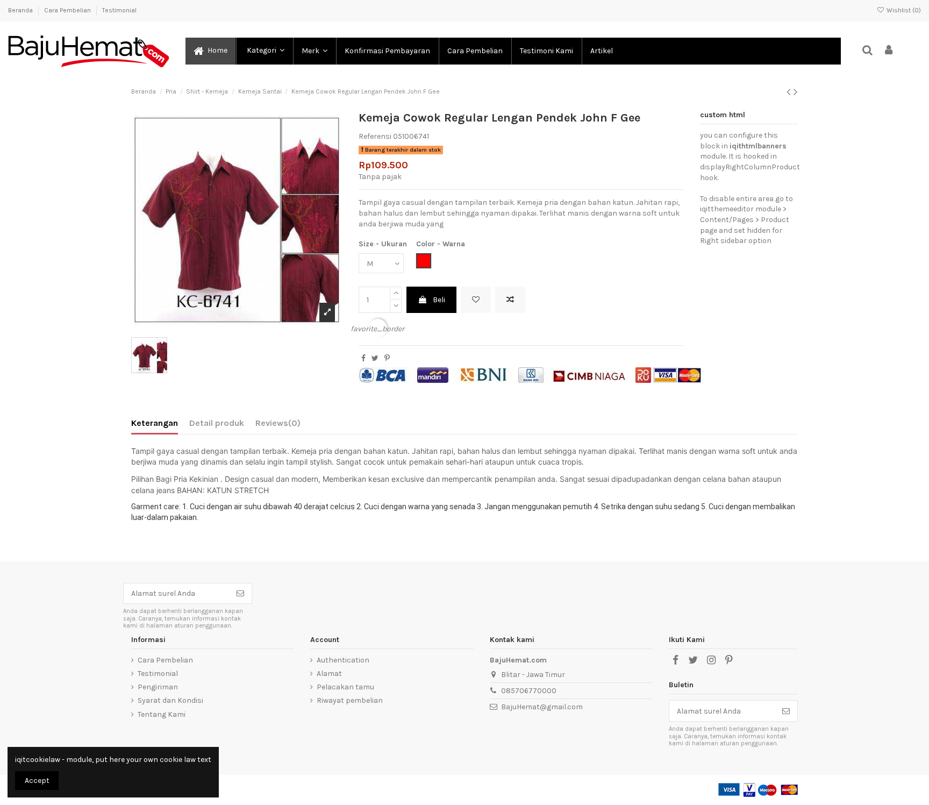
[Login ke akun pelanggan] (889, 51)
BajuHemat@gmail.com (542, 706)
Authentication (343, 660)
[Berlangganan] (240, 593)
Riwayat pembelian (350, 700)
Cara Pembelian (68, 10)
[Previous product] (790, 92)
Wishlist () (903, 10)
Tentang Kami (161, 714)
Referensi (375, 136)
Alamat (329, 673)
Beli (439, 299)
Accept (37, 780)
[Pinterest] (387, 358)
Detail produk (216, 423)
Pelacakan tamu (345, 687)
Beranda (21, 10)
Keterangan (154, 423)
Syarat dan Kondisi (170, 700)
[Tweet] (374, 358)
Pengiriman (158, 687)
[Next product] (796, 92)
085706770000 (528, 690)
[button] (263, 51)
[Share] (363, 358)
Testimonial (119, 10)
